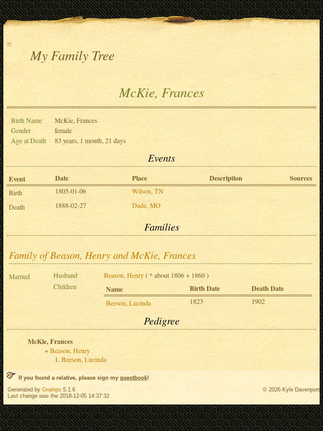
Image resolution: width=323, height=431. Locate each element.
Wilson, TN (148, 190)
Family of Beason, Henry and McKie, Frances (102, 254)
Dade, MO (146, 205)
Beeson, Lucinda (128, 302)
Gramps (51, 389)
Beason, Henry (124, 275)
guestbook (133, 378)
